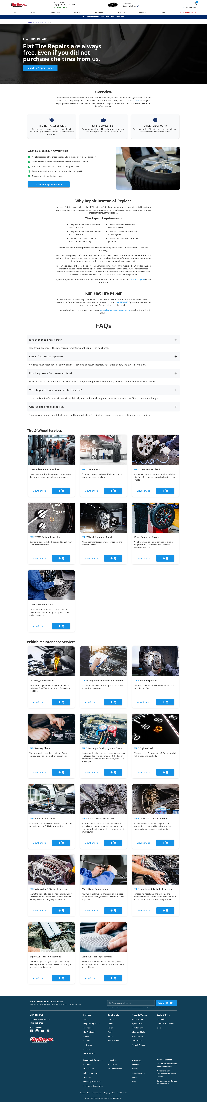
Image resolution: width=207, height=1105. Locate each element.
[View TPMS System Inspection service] (51, 518)
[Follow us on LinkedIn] (48, 1031)
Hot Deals (99, 12)
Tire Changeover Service (42, 604)
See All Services (89, 1053)
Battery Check (39, 748)
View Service (39, 490)
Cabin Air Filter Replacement (97, 956)
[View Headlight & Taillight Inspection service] (155, 870)
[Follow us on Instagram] (37, 1031)
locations (135, 100)
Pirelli (110, 1032)
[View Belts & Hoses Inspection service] (103, 799)
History (135, 1069)
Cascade (111, 1019)
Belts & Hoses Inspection (98, 818)
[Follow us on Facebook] (31, 1031)
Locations (121, 12)
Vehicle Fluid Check (42, 818)
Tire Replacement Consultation (45, 469)
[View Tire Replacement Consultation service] (51, 450)
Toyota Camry (137, 1028)
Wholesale (87, 1064)
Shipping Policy (109, 1093)
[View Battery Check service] (51, 729)
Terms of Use (96, 1093)
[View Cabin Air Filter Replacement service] (103, 937)
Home (29, 22)
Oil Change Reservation (41, 680)
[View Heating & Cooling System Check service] (103, 729)
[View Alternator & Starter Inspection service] (51, 870)
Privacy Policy (158, 1007)
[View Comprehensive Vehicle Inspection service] (103, 661)
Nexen (110, 1028)
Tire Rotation (91, 469)
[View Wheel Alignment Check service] (103, 518)
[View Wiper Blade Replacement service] (103, 870)
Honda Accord (137, 1019)
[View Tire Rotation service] (103, 450)
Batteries (86, 1040)
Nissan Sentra (137, 1036)
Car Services (39, 22)
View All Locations (115, 1069)
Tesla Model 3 (137, 1040)
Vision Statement (138, 1073)
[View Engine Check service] (155, 729)
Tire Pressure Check (147, 469)
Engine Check (144, 748)
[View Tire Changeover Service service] (51, 585)
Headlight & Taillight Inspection (153, 889)
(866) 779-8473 (191, 7)
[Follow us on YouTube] (42, 1031)
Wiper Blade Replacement (95, 889)
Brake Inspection (145, 680)
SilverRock (87, 1077)
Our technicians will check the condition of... (167, 1082)
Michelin (111, 1036)
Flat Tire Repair (89, 1032)
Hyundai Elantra (138, 1023)
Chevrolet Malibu (138, 1032)
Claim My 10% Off (165, 1003)
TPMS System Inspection (45, 537)
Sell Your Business (90, 1073)
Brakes (86, 1036)
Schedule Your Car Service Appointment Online (167, 1065)
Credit (162, 12)
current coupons (137, 279)
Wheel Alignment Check (97, 537)
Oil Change (55, 12)
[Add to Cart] (61, 491)
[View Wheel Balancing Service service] (155, 518)
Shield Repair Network (92, 1081)
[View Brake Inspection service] (155, 661)
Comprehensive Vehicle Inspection (103, 680)
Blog (134, 1081)
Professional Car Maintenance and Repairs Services (166, 1074)
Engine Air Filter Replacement (45, 956)
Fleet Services (88, 1069)
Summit (111, 1023)
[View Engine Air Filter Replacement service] (51, 937)
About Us (135, 1064)
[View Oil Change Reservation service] (51, 661)
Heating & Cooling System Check (102, 748)
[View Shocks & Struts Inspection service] (155, 799)
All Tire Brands (113, 1040)
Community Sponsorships (93, 1086)
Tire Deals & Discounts (166, 1023)
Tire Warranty (122, 1093)
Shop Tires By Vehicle (91, 1023)
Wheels (33, 12)
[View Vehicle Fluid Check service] (51, 799)
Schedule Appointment (40, 68)
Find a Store (112, 1064)
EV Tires (86, 1049)
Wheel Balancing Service (146, 537)
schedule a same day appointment (115, 310)
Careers (142, 12)
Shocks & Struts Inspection (150, 818)
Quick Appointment (188, 12)
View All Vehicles (138, 1045)
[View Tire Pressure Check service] (155, 450)
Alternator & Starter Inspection (48, 889)
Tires (13, 12)
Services (77, 12)
